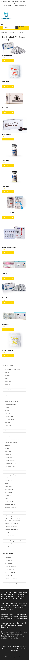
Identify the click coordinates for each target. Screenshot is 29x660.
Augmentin (7, 384)
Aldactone (7, 375)
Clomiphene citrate (9, 407)
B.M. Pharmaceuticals (10, 572)
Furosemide (7, 436)
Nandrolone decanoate (10, 472)
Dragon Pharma (8, 560)
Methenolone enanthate (10, 463)
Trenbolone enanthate (10, 538)
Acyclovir (7, 372)
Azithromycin (8, 393)
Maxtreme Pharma (9, 557)
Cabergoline (7, 398)
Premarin (7, 483)
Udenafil (7, 546)
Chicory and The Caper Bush (11, 401)
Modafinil (7, 469)
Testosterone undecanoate (11, 529)
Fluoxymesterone (9, 434)
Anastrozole (8, 381)
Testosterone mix (9, 513)
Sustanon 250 (8, 495)
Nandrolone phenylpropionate (12, 475)
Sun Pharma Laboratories (11, 581)
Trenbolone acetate (9, 535)
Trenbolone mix (8, 543)
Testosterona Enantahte (10, 504)
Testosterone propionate (11, 516)
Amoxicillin (7, 378)
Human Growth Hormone (11, 442)
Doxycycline (7, 413)
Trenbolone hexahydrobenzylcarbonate (14, 541)
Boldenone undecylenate (11, 395)
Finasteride (7, 428)
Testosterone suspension (11, 526)
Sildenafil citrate (8, 486)
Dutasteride (7, 422)
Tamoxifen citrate (9, 501)
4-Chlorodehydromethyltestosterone (14, 369)
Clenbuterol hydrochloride (11, 404)
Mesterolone (8, 454)
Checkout (9, 646)
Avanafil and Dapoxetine (10, 390)
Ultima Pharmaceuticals (10, 566)
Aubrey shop (4, 32)
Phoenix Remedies (9, 569)
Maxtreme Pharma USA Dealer (7, 1)
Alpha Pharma (8, 563)
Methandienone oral (9, 457)
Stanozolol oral (8, 492)
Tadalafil (7, 498)
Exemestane (8, 425)
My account (16, 646)
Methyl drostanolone (10, 466)
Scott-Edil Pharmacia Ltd (11, 584)
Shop (4, 646)
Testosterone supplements (11, 523)
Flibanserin (7, 431)
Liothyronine (8, 451)
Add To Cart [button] (5, 60)
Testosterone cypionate (10, 507)
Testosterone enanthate (10, 510)
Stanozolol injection (9, 489)
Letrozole (7, 448)
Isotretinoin (7, 445)
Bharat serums (8, 575)
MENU (2, 24)
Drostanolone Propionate (11, 419)
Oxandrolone (8, 477)
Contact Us (23, 646)
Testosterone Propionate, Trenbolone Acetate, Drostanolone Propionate (14, 519)
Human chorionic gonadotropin (12, 439)
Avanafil (7, 387)
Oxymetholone (8, 480)
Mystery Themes (19, 656)
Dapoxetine (7, 410)
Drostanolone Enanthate (10, 416)
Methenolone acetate (10, 460)
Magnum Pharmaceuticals (11, 578)
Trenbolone (7, 532)
